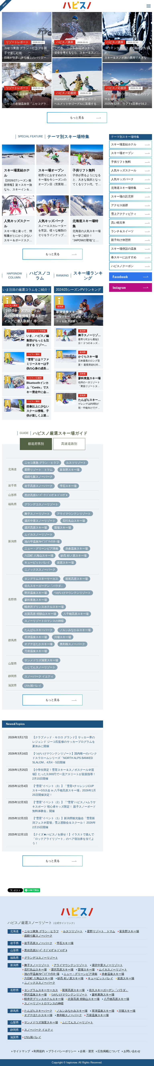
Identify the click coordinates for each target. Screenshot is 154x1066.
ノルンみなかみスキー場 (75, 630)
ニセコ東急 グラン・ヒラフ (41, 462)
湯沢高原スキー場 (35, 527)
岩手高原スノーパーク (38, 485)
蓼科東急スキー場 (35, 599)
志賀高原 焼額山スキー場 (40, 613)
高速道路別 (69, 443)
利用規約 (39, 1051)
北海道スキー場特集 (123, 187)
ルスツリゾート (76, 462)
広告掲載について (108, 1051)
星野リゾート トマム (38, 469)
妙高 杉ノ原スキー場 (74, 555)
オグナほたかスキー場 (38, 644)
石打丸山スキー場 (74, 520)
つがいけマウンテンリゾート (72, 592)
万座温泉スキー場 (35, 651)
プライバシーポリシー (62, 1051)
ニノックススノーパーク (39, 569)
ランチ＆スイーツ (122, 231)
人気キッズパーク (122, 179)
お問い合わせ (132, 1051)
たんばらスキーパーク (38, 630)
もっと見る (77, 117)
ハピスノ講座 (64, 42)
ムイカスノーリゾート (38, 534)
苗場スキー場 (62, 527)
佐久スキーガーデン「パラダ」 (44, 585)
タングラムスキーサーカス (41, 578)
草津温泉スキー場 (35, 637)
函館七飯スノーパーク (38, 476)
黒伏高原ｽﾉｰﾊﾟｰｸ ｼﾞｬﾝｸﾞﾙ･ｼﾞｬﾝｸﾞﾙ (45, 495)
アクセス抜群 (119, 205)
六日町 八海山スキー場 (38, 555)
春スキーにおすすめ (123, 257)
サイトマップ (21, 1051)
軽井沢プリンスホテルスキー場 (44, 606)
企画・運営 (87, 1051)
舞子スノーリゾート (37, 513)
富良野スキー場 (69, 469)
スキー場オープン (122, 153)
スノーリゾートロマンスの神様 (44, 620)
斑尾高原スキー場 (76, 578)
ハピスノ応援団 (66, 92)
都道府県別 (36, 443)
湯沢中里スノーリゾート (39, 520)
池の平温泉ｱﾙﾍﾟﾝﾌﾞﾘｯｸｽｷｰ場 (42, 541)
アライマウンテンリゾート (74, 513)
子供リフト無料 (121, 161)
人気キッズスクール (123, 170)
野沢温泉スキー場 (35, 592)
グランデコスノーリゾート (41, 504)
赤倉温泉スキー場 (76, 548)
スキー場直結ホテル (123, 144)
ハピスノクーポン (122, 266)
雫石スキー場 (68, 485)
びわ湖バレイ (32, 685)
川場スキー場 (62, 637)
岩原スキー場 (65, 562)
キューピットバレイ (37, 562)
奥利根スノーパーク (72, 644)
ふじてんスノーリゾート (39, 667)
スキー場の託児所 (122, 196)
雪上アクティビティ (123, 213)
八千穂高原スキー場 (76, 613)
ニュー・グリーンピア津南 (41, 548)
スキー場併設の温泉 (123, 248)
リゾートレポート (17, 42)
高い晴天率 (118, 222)
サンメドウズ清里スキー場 (41, 660)
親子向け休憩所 (121, 239)
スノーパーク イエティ (38, 676)
